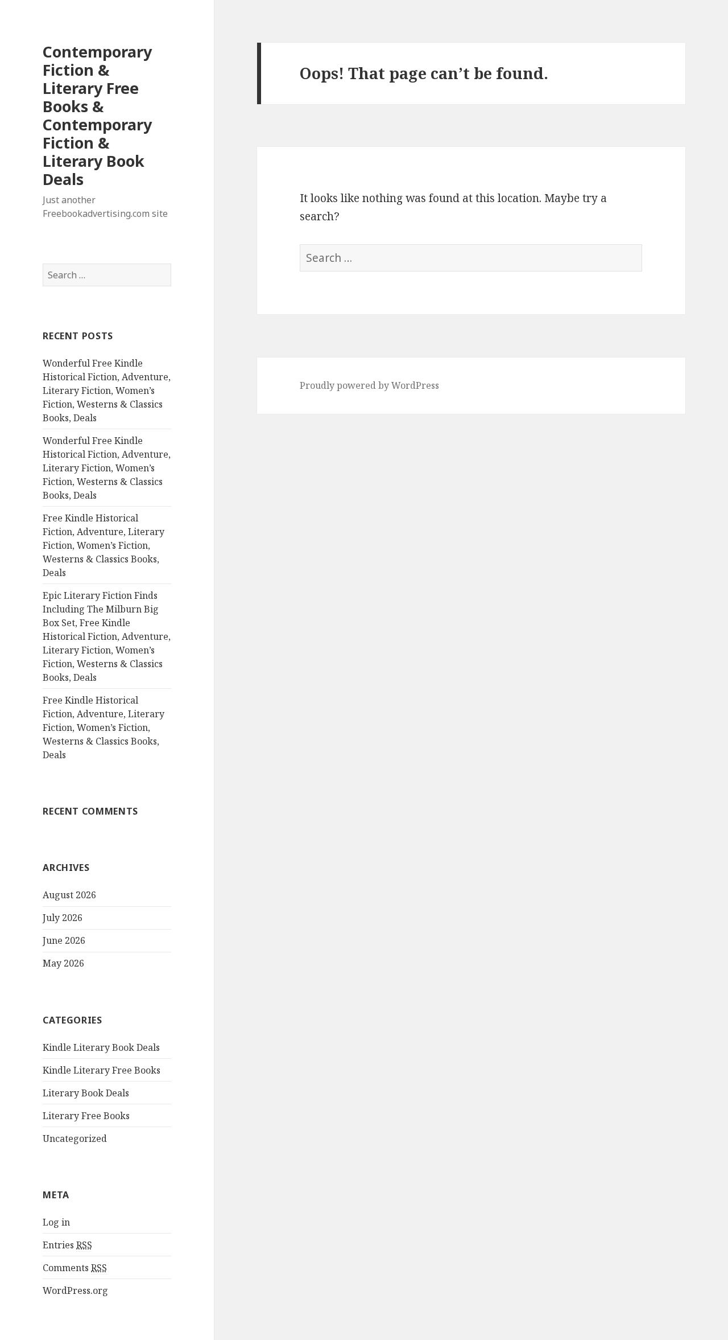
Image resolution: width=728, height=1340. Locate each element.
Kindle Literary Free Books (101, 1070)
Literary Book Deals (86, 1093)
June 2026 (64, 940)
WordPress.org (75, 1290)
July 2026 (62, 917)
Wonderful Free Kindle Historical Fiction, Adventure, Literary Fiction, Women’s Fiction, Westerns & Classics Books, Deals (107, 390)
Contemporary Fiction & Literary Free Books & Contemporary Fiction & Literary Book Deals (97, 115)
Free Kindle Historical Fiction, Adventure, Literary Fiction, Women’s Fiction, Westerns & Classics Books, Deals (103, 545)
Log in (56, 1222)
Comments (75, 1267)
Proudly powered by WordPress (369, 385)
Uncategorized (75, 1138)
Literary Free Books (86, 1115)
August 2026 (69, 895)
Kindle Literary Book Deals (101, 1047)
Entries (67, 1245)
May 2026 (63, 963)
